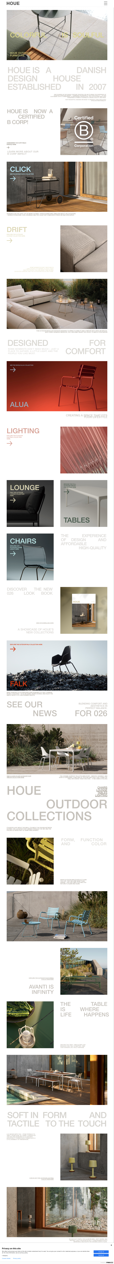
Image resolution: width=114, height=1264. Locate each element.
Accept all (101, 1251)
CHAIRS (102, 787)
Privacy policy (17, 1258)
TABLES (102, 792)
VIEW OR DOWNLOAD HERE (45, 623)
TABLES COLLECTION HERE (15, 777)
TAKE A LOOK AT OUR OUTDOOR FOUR (19, 776)
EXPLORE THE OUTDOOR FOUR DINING (41, 978)
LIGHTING (101, 795)
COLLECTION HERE (47, 979)
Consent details (6, 1258)
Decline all (101, 1255)
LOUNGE (101, 790)
